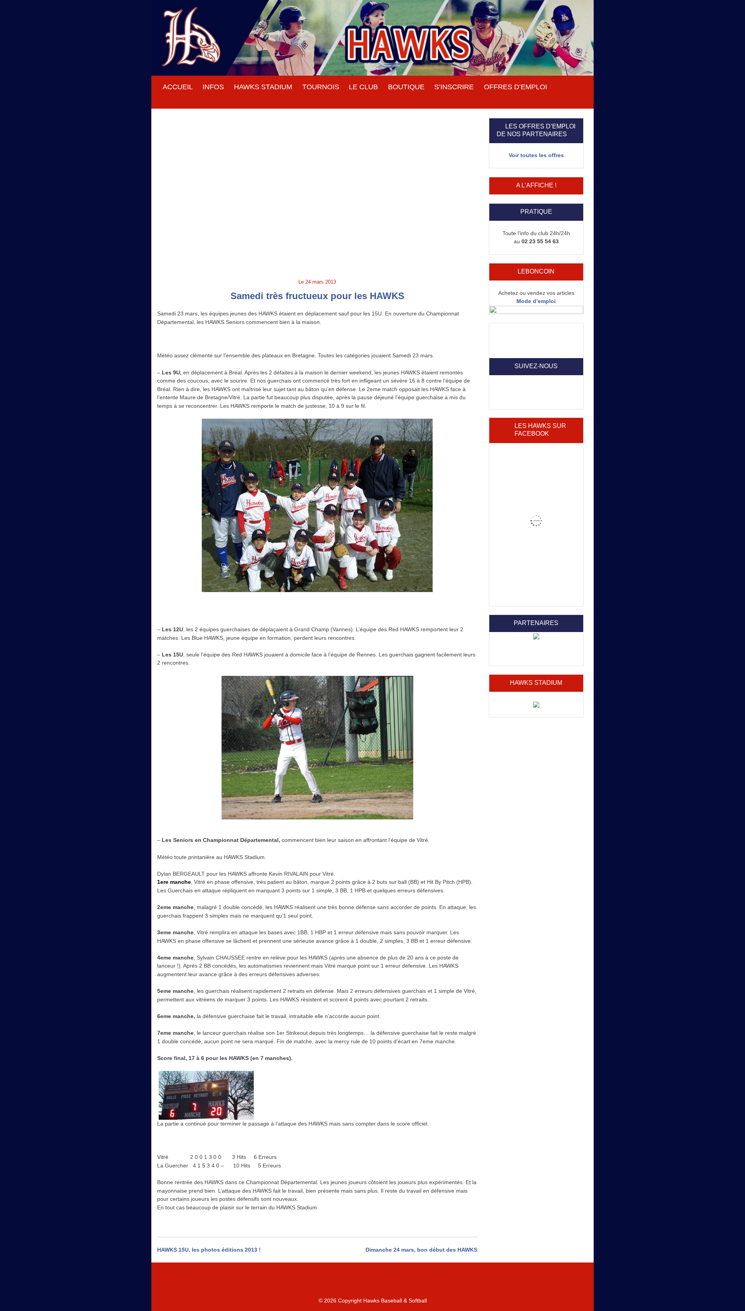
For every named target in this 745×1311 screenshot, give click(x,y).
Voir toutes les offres (536, 155)
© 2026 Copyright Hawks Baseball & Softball (373, 1300)
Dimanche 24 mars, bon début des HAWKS (421, 1250)
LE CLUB (363, 87)
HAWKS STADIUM (263, 87)
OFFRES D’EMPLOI (515, 87)
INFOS (213, 87)
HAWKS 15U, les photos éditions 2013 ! (209, 1250)
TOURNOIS (320, 87)
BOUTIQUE (406, 87)
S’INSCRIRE (454, 87)
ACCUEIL (178, 87)
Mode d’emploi (536, 301)
